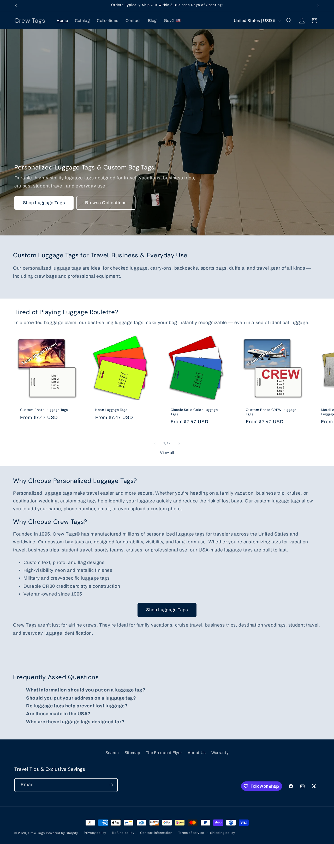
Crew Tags (36, 833)
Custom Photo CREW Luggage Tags (271, 412)
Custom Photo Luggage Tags (44, 410)
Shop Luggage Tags (44, 203)
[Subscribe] (111, 785)
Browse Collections (106, 203)
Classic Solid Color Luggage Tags (194, 412)
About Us (197, 752)
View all (167, 452)
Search (112, 752)
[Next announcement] (318, 5)
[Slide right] (179, 443)
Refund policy (123, 833)
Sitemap (132, 752)
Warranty (220, 752)
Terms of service (191, 833)
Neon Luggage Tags (111, 410)
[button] (289, 20)
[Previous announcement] (16, 5)
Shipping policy (222, 833)
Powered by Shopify (62, 833)
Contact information (156, 833)
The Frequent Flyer (164, 752)
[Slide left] (155, 443)
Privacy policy (95, 833)
